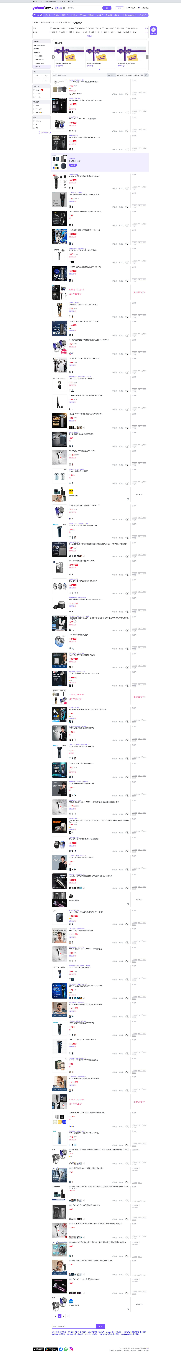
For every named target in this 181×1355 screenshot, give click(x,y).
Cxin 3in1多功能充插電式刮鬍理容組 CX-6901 (84, 176)
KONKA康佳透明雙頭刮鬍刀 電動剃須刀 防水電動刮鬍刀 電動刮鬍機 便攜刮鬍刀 (97, 1242)
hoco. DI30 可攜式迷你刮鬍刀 (78, 635)
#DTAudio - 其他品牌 (58, 1334)
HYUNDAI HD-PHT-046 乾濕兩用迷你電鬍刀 (84, 839)
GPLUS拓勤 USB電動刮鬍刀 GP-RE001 (82, 451)
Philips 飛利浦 (39, 56)
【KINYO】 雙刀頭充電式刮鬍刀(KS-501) (84, 1205)
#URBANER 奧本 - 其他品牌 (130, 1334)
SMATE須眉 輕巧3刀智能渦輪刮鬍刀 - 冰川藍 (84, 1133)
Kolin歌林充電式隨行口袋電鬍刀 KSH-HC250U (84, 505)
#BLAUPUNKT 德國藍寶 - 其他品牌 (135, 1332)
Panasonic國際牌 (39, 63)
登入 (119, 8)
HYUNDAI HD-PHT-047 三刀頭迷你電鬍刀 (83, 119)
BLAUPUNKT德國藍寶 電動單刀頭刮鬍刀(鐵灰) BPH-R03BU (91, 1261)
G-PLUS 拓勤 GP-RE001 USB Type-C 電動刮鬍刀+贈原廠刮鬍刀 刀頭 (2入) (94, 802)
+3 (83, 998)
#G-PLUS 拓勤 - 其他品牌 (75, 1334)
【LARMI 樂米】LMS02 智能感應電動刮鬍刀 (83, 82)
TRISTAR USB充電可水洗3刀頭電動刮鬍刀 (83, 305)
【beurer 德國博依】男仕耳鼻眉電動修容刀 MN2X (85, 395)
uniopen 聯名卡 (131, 15)
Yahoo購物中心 (42, 8)
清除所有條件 (44, 132)
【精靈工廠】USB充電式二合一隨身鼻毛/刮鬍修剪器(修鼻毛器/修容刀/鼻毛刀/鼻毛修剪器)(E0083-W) (99, 619)
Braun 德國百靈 (39, 59)
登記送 (56, 15)
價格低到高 (120, 75)
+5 (83, 556)
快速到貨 (74, 15)
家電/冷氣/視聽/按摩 (39, 45)
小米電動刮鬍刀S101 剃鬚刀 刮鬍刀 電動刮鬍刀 (86, 1168)
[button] (53, 57)
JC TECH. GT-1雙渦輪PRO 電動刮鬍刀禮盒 (83, 1060)
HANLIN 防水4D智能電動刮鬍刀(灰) (81, 930)
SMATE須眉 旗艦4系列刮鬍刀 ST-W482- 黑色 (84, 195)
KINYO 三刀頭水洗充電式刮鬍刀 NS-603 (82, 1040)
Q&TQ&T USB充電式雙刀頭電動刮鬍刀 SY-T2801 (85, 100)
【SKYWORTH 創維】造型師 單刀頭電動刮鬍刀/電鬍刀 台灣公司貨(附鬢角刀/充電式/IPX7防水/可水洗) (99, 821)
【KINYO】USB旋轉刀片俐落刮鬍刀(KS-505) (84, 321)
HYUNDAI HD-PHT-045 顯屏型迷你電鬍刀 (83, 581)
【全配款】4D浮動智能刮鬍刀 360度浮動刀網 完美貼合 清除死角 (90, 876)
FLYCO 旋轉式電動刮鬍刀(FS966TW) (81, 728)
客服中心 (112, 1350)
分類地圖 (146, 1350)
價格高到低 (128, 75)
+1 (83, 428)
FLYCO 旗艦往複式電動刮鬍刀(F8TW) (81, 857)
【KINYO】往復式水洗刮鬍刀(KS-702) (81, 763)
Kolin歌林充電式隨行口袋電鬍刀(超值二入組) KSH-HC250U (89, 340)
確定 (46, 80)
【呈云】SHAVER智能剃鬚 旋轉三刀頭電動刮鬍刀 (85, 414)
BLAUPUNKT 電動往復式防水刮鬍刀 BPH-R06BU (85, 1004)
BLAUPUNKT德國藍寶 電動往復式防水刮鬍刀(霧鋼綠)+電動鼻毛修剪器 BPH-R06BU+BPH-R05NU (99, 1187)
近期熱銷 (136, 75)
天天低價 (83, 15)
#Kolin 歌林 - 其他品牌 (59, 1332)
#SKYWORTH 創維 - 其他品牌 (109, 1334)
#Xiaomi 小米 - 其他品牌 (113, 1332)
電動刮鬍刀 (37, 52)
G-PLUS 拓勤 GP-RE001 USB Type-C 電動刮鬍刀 (85, 949)
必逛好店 (100, 15)
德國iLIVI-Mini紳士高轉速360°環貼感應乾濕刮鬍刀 (85, 600)
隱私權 (140, 1350)
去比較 (73, 165)
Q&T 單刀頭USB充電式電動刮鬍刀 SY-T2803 (84, 674)
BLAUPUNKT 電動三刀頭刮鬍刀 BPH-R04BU (84, 1078)
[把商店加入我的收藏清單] (128, 499)
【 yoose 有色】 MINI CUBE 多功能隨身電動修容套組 (87, 1113)
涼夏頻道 (91, 15)
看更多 (116, 15)
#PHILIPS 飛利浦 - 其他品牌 (77, 1332)
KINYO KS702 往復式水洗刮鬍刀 (80, 967)
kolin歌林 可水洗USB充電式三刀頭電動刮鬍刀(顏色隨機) (88, 709)
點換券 (47, 15)
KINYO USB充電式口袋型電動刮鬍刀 (81, 434)
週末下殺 (109, 15)
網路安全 (133, 1350)
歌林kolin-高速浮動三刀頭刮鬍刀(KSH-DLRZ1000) (85, 986)
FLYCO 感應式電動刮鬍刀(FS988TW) (81, 746)
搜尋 (100, 1326)
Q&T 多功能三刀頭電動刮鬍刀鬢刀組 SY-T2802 (84, 137)
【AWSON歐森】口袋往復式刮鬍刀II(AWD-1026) (85, 211)
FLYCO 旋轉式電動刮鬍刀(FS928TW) (81, 1023)
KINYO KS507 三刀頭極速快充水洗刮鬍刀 (83, 250)
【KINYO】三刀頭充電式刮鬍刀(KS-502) (84, 1279)
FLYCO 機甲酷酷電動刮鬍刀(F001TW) (81, 783)
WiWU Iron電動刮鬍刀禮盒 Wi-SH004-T (82, 561)
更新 (147, 1348)
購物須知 (126, 1350)
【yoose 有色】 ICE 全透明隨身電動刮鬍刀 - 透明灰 (86, 912)
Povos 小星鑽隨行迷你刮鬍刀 (78, 471)
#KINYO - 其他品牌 (91, 1334)
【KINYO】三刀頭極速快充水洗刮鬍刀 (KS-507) (85, 267)
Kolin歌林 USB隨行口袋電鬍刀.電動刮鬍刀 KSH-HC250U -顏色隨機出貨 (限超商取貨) (99, 1150)
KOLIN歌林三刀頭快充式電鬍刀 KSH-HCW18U (84, 358)
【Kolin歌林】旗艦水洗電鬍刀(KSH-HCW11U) (84, 230)
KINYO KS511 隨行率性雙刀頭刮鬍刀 (81, 379)
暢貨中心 (65, 15)
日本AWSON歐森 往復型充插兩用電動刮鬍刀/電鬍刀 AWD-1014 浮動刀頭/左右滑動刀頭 (98, 544)
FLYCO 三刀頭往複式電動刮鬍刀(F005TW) (83, 526)
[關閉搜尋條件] (64, 8)
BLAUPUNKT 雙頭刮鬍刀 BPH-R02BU (82, 655)
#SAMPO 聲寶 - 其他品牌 (96, 1332)
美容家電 (36, 49)
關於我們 (119, 1350)
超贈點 (143, 15)
